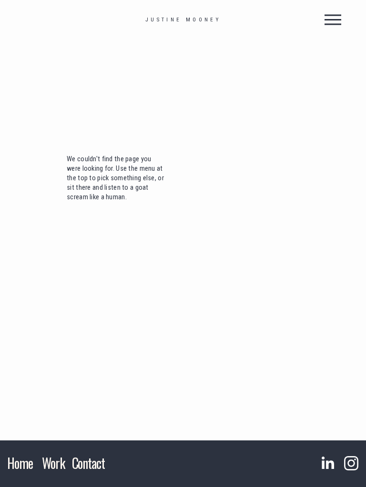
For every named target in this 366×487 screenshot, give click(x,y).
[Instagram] (351, 463)
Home (20, 463)
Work (53, 463)
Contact (88, 463)
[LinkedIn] (327, 463)
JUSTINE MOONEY (183, 20)
